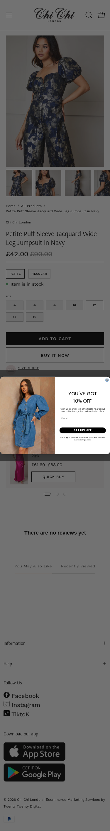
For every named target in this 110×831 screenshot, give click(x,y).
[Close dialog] (107, 380)
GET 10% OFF (83, 430)
